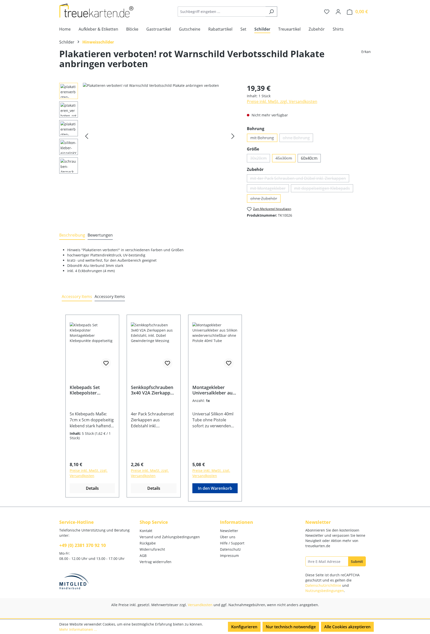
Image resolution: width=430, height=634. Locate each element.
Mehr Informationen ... (78, 629)
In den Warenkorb (215, 488)
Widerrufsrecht (152, 549)
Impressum (229, 555)
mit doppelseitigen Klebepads (323, 189)
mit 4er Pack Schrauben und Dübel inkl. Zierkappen (299, 179)
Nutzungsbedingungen (324, 590)
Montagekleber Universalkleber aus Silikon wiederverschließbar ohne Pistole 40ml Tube (214, 390)
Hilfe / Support (232, 543)
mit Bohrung (263, 138)
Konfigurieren (244, 627)
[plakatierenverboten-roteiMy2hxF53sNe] (160, 136)
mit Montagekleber (269, 189)
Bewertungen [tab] (100, 235)
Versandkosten (200, 604)
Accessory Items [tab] (77, 296)
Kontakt (146, 530)
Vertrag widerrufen (155, 561)
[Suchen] (271, 11)
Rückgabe (148, 543)
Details (92, 488)
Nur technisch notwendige (291, 627)
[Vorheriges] (86, 136)
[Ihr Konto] (338, 11)
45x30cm (285, 158)
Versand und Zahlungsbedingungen (170, 537)
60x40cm (309, 158)
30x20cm (260, 158)
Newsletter (229, 530)
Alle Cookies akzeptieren (347, 627)
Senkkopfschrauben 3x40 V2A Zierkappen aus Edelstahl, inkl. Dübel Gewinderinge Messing (153, 390)
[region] (148, 136)
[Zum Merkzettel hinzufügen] (106, 363)
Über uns (227, 537)
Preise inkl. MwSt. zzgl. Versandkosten (282, 101)
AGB (143, 555)
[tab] (72, 235)
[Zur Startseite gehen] (96, 10)
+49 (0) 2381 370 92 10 (82, 545)
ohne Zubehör (265, 199)
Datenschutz (230, 549)
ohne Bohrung (298, 138)
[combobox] (222, 11)
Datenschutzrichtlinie (323, 585)
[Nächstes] (233, 136)
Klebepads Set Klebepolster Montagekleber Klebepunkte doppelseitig (86, 390)
